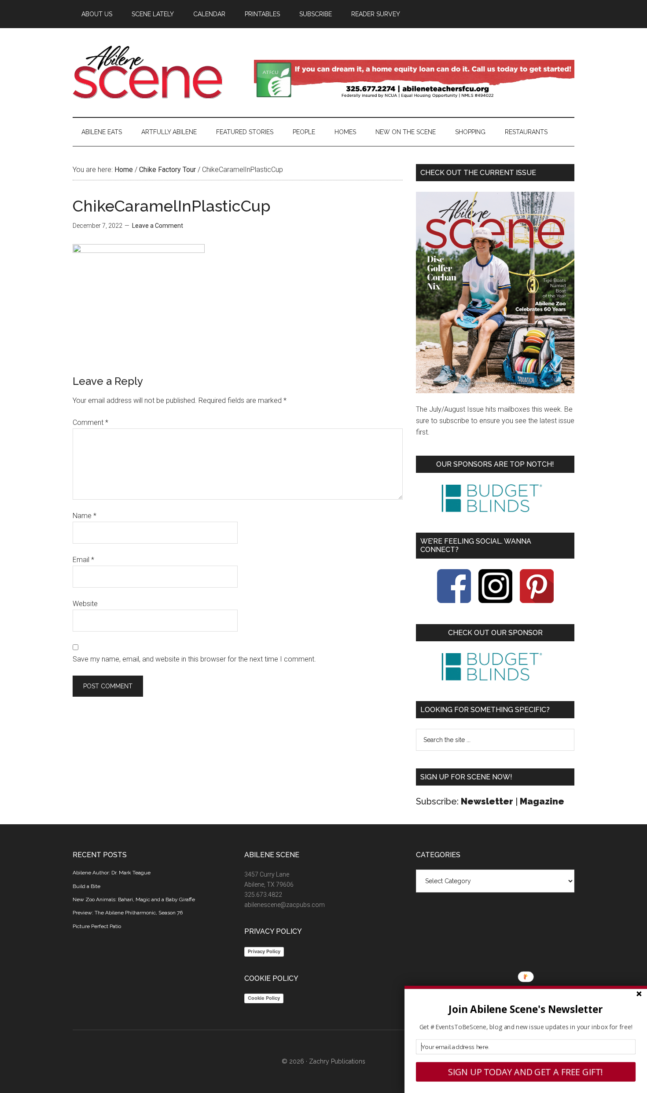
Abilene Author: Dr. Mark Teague (112, 873)
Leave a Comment (157, 225)
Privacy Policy (264, 951)
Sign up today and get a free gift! (525, 1072)
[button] (526, 1009)
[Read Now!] (495, 292)
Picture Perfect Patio (97, 926)
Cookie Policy (264, 998)
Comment (90, 422)
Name (84, 516)
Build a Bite (86, 886)
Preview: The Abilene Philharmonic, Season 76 (128, 913)
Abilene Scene (156, 72)
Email (83, 560)
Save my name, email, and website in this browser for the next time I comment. (194, 659)
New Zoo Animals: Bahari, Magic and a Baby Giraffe (134, 899)
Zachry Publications (337, 1061)
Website (85, 604)
